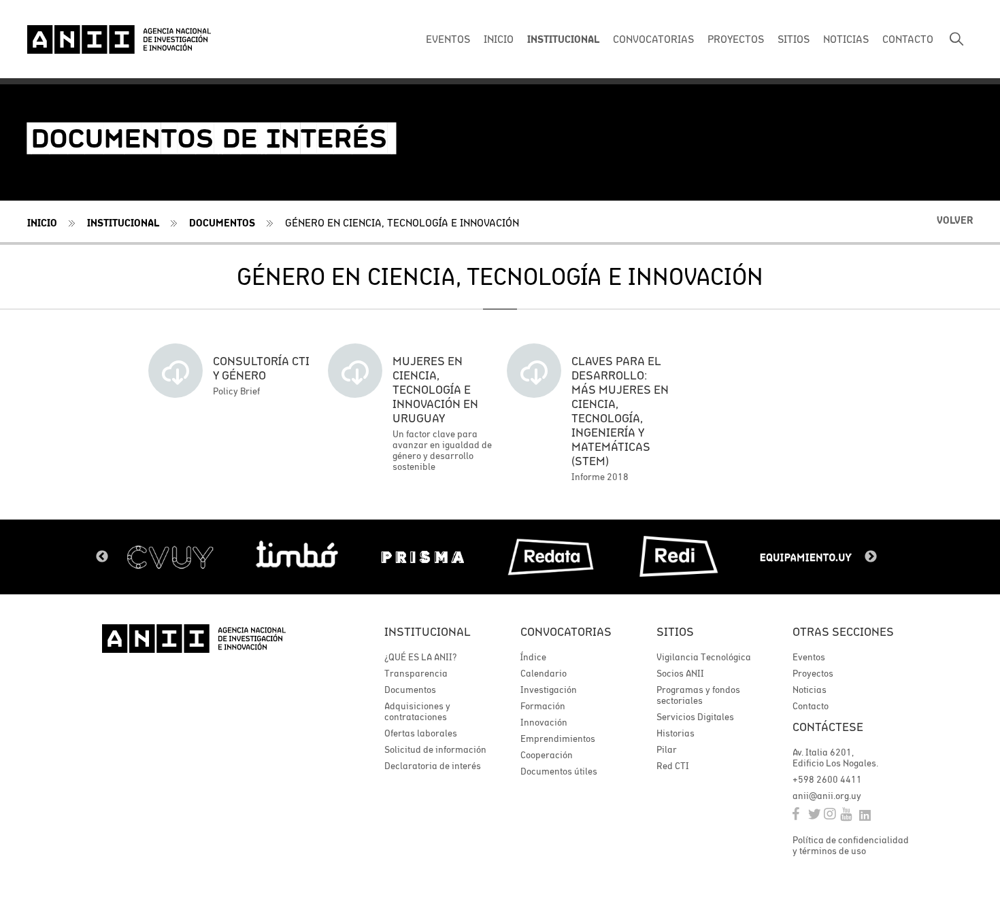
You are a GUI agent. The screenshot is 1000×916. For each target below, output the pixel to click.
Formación (542, 705)
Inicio (42, 222)
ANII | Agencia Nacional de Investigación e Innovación (119, 39)
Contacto (811, 705)
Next (871, 557)
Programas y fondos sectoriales (698, 695)
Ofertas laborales (420, 733)
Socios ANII (680, 673)
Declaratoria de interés (432, 765)
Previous (102, 557)
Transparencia (416, 673)
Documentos (222, 222)
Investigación (548, 689)
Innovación (543, 722)
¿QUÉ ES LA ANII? (420, 656)
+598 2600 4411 (827, 779)
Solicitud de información (435, 749)
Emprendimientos (557, 738)
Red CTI (672, 765)
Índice (533, 656)
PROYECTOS (735, 39)
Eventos (809, 656)
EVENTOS (448, 39)
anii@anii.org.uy (827, 795)
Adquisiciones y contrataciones (417, 711)
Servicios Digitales (695, 716)
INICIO (499, 39)
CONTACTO (907, 39)
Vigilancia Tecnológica (703, 656)
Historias (675, 733)
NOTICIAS (846, 39)
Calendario (543, 673)
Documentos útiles (558, 771)
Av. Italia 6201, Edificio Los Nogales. (835, 757)
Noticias (810, 689)
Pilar (666, 749)
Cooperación (546, 754)
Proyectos (813, 673)
